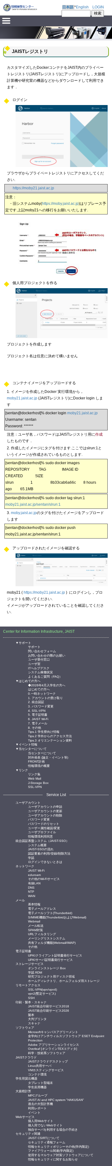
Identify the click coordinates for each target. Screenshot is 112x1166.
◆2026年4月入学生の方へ (46, 685)
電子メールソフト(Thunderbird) (50, 912)
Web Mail (34, 778)
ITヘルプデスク (38, 668)
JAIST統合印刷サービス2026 (48, 1010)
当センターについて (42, 752)
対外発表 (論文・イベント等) (48, 757)
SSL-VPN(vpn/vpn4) (42, 989)
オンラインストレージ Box (47, 967)
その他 (32, 946)
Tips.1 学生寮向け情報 (43, 731)
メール (20, 900)
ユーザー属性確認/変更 (44, 827)
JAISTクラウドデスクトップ (48, 1061)
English (82, 7)
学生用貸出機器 (26, 1078)
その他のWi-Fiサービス (44, 878)
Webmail (34, 921)
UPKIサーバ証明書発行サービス (50, 959)
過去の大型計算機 (40, 1103)
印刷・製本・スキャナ (31, 1002)
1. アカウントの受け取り (45, 697)
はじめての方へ (39, 689)
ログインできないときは (45, 861)
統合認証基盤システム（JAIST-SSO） (42, 841)
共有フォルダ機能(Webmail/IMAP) (52, 942)
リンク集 (34, 773)
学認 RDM (35, 972)
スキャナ (34, 1023)
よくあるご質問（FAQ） (45, 676)
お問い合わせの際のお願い (46, 655)
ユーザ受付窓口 (39, 659)
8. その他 (34, 727)
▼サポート (23, 643)
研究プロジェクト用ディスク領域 (51, 976)
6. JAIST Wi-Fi (38, 718)
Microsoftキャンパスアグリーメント (53, 1031)
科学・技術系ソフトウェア (46, 1052)
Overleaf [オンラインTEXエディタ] (52, 1048)
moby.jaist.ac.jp (24, 513)
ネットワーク (25, 866)
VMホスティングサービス (46, 1069)
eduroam (34, 874)
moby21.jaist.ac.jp (22, 398)
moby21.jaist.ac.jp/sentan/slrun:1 (33, 504)
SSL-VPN (35, 786)
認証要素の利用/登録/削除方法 (49, 853)
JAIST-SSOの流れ (41, 848)
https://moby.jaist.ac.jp (60, 203)
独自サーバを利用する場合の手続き (53, 1129)
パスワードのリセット (43, 823)
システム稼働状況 (40, 672)
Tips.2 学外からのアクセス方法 (50, 735)
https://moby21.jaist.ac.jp (33, 188)
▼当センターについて (31, 748)
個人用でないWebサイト (45, 1125)
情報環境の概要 (39, 765)
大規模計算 (23, 1091)
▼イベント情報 (26, 744)
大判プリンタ (37, 1018)
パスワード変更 (39, 819)
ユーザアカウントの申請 (45, 806)
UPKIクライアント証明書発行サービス (55, 955)
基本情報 (34, 904)
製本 (31, 1014)
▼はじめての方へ (28, 681)
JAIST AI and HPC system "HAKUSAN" (56, 1099)
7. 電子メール (37, 723)
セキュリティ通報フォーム (46, 1142)
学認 (31, 857)
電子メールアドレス (42, 908)
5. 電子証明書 (37, 714)
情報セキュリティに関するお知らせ (53, 1159)
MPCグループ (37, 1095)
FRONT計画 (36, 761)
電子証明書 (23, 951)
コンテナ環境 (37, 1074)
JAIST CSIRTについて (43, 1137)
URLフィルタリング (42, 933)
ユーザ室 (34, 663)
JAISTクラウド (26, 1057)
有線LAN (34, 883)
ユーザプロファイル (42, 831)
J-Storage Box (38, 782)
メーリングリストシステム (46, 938)
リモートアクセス (28, 985)
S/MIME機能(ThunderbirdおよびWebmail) (57, 917)
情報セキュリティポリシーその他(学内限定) (58, 1146)
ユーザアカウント (28, 802)
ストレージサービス (30, 964)
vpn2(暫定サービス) (42, 993)
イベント (34, 1112)
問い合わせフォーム (42, 650)
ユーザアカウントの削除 (45, 815)
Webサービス (25, 1117)
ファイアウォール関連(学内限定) (50, 1150)
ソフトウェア (25, 1027)
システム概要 (37, 844)
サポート (34, 646)
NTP (31, 891)
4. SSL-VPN (36, 710)
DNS (31, 887)
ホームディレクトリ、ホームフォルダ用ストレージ (64, 980)
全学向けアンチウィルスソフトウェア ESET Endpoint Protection (66, 1035)
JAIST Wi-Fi (36, 870)
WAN (31, 895)
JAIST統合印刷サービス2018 (48, 1006)
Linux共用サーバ (39, 1065)
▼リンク (22, 770)
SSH (31, 997)
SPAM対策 (35, 929)
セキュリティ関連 (28, 1133)
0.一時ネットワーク (42, 693)
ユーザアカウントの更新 (45, 810)
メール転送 (36, 925)
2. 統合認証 (36, 701)
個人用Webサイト (40, 1120)
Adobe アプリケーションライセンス (53, 1044)
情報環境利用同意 (40, 836)
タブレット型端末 (40, 1082)
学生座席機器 (37, 1086)
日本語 (67, 7)
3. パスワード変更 (41, 706)
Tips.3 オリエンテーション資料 (50, 740)
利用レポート (37, 1108)
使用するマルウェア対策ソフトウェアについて (60, 1154)
